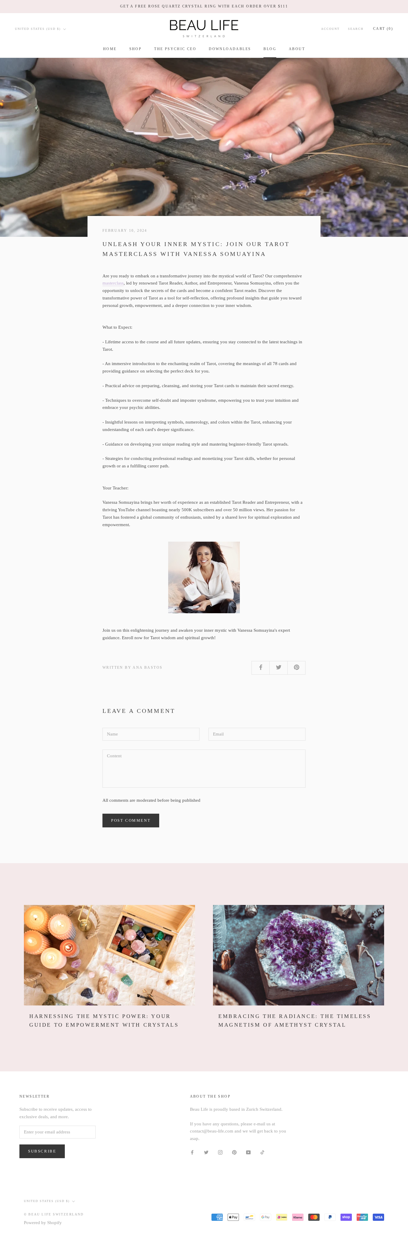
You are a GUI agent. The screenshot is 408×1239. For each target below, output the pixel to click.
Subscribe (42, 1151)
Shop (135, 49)
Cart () (383, 29)
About (297, 49)
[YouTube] (248, 1152)
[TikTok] (262, 1152)
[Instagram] (220, 1152)
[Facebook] (192, 1152)
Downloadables (230, 49)
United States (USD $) (38, 28)
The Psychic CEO (175, 49)
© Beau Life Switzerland (54, 1214)
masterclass (113, 283)
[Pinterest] (234, 1152)
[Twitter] (206, 1152)
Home (110, 49)
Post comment (131, 820)
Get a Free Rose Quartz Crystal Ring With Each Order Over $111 (204, 6)
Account (330, 28)
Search (355, 28)
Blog (269, 49)
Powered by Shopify (43, 1222)
